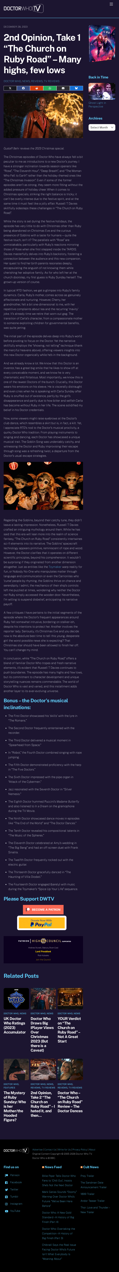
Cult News (91, 1167)
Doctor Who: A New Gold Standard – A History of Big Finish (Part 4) (58, 1217)
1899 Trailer (88, 1193)
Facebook (15, 1182)
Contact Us (50, 1149)
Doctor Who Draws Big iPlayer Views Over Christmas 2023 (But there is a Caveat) (42, 1034)
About (92, 1149)
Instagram (15, 1203)
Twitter (13, 1189)
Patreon (14, 1175)
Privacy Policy (79, 1149)
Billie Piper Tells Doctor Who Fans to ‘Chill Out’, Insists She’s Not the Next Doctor (59, 1180)
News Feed (53, 1167)
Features (9, 1087)
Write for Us (64, 1149)
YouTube (14, 1210)
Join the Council (43, 959)
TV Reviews (51, 81)
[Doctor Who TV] (24, 12)
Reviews (37, 81)
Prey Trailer (87, 1175)
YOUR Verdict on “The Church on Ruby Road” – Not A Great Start (69, 1029)
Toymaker (55, 567)
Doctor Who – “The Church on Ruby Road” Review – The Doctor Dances (70, 1101)
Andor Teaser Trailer (93, 1200)
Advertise (37, 1149)
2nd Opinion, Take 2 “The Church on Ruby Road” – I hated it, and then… (43, 1104)
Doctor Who (12, 81)
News (26, 81)
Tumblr (13, 1196)
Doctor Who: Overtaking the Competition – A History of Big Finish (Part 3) (58, 1233)
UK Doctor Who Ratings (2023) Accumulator (15, 1025)
